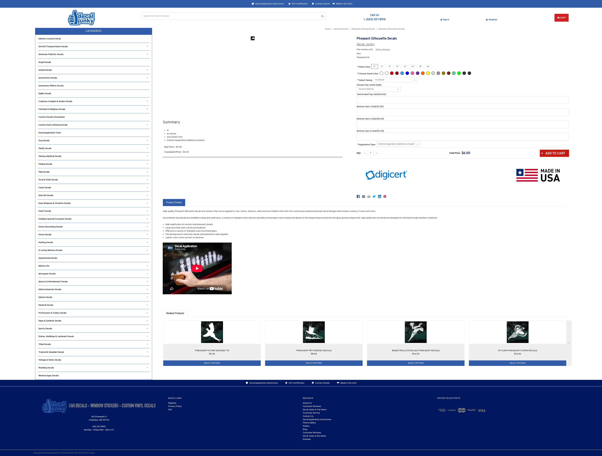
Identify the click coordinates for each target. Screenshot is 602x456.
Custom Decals (322, 4)
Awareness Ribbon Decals (51, 85)
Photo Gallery (309, 423)
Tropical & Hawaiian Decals (51, 352)
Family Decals (44, 148)
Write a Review (383, 49)
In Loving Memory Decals (50, 250)
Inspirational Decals (47, 258)
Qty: (359, 153)
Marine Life (43, 266)
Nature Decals (45, 297)
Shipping (172, 403)
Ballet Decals (44, 93)
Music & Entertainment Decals (53, 281)
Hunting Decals (45, 242)
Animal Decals (45, 70)
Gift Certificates (299, 4)
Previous (160, 343)
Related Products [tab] (175, 313)
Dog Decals (44, 140)
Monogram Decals (47, 274)
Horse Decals (44, 234)
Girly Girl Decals (45, 195)
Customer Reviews (312, 406)
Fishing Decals (45, 164)
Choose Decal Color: (368, 73)
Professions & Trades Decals (52, 313)
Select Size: (363, 67)
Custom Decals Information (51, 117)
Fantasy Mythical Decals (49, 156)
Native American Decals (49, 289)
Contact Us (308, 416)
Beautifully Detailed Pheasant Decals (416, 350)
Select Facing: (364, 80)
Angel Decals (44, 62)
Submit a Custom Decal (49, 38)
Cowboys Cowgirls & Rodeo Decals (55, 101)
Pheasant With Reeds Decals (314, 350)
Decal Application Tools (49, 132)
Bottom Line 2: (370, 119)
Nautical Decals (45, 305)
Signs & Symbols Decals (49, 321)
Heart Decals (44, 211)
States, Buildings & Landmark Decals (56, 336)
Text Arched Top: (371, 94)
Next (569, 343)
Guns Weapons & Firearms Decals (54, 203)
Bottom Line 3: (370, 131)
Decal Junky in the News (314, 436)
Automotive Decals (47, 78)
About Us (307, 403)
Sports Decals (45, 328)
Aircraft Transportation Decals (53, 46)
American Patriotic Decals (50, 54)
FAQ (170, 409)
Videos (306, 426)
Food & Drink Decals (48, 179)
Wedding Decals (46, 368)
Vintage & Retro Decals (49, 360)
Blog (305, 429)
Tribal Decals (44, 344)
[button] (93, 31)
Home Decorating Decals (50, 226)
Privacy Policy (175, 406)
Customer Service (311, 413)
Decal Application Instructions (269, 4)
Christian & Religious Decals (51, 109)
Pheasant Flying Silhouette (212, 350)
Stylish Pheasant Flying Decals (517, 350)
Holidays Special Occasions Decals (54, 219)
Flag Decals (44, 172)
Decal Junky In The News (314, 409)
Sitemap (307, 439)
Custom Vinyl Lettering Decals (53, 125)
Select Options (212, 363)
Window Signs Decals (48, 375)
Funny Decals (44, 187)
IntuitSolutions (68, 453)
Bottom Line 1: (370, 106)
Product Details (174, 202)
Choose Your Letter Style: (369, 85)
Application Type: (366, 144)
